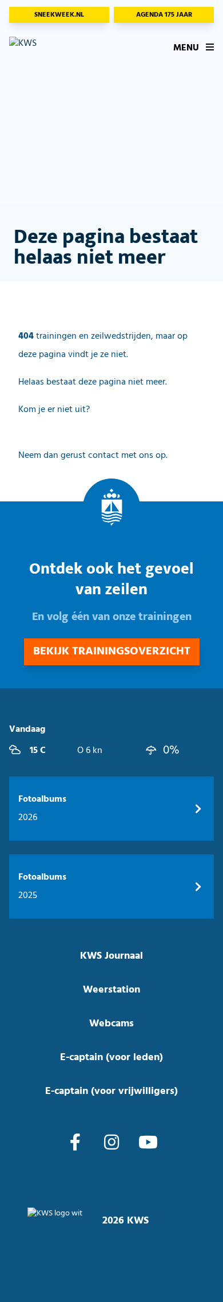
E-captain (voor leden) (111, 1057)
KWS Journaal (111, 956)
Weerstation (111, 990)
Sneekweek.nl (59, 15)
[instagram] (111, 1144)
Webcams (111, 1023)
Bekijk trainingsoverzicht (111, 651)
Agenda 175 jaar (164, 15)
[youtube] (148, 1144)
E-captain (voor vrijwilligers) (111, 1091)
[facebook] (75, 1144)
